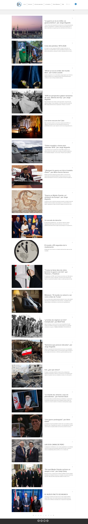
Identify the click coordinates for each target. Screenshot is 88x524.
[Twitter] (41, 521)
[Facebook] (38, 521)
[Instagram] (47, 521)
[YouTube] (44, 521)
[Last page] (53, 515)
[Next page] (51, 515)
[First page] (33, 515)
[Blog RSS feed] (76, 4)
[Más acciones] (72, 18)
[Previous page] (36, 515)
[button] (30, 4)
